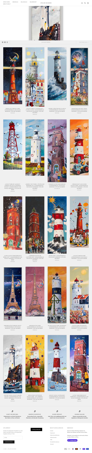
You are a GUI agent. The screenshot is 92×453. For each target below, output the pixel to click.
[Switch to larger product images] (2, 42)
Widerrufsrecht (53, 437)
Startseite (5, 7)
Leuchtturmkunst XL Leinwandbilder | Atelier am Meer (27, 7)
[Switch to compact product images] (7, 42)
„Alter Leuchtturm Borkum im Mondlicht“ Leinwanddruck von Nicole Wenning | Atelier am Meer (12, 257)
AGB (51, 439)
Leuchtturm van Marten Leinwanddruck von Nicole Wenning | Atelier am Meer (79, 327)
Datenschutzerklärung (54, 435)
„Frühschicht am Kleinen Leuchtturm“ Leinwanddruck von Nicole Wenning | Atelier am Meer (79, 186)
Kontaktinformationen (54, 442)
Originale (15, 1)
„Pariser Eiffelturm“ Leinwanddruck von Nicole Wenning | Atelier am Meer (35, 327)
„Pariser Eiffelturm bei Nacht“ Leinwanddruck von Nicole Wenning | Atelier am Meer (13, 327)
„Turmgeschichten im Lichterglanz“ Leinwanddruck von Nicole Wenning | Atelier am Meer (35, 257)
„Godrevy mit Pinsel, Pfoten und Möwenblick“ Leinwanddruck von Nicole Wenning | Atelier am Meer (34, 186)
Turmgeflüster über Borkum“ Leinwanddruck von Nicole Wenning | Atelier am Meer (57, 185)
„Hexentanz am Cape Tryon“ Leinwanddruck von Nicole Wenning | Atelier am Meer (79, 110)
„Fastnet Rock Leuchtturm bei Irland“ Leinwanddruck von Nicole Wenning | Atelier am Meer (13, 397)
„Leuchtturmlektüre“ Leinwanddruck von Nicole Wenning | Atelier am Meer (79, 257)
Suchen (51, 430)
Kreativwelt (7, 4)
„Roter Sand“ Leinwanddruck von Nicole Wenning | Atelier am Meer (57, 257)
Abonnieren (9, 442)
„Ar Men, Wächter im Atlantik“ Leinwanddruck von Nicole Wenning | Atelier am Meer (57, 110)
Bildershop (33, 1)
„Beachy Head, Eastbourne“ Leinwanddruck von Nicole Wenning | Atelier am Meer (57, 397)
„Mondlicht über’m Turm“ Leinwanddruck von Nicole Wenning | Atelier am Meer (13, 110)
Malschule (24, 1)
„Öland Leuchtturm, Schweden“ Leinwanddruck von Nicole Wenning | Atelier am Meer (57, 327)
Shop (11, 7)
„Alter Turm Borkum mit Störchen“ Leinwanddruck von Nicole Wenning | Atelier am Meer (79, 397)
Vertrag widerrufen (36, 429)
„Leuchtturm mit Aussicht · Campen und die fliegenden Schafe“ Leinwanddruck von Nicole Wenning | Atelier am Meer (12, 187)
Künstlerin (6, 1)
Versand (52, 444)
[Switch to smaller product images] (5, 42)
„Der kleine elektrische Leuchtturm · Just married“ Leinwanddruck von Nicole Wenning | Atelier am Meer (35, 397)
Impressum (52, 433)
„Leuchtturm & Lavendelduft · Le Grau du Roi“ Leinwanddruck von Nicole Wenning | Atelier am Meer (35, 110)
